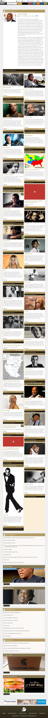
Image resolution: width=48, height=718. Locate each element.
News (42, 3)
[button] (6, 716)
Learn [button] (24, 1)
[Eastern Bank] (25, 702)
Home (18, 1)
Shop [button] (39, 1)
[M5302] (24, 531)
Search (20, 3)
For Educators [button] (31, 1)
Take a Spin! (7, 584)
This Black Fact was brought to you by (18, 72)
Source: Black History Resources (10, 70)
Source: (7, 99)
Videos (38, 3)
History (34, 3)
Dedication (42, 713)
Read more (5, 95)
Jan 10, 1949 (21, 16)
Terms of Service (12, 713)
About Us (45, 1)
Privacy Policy (22, 713)
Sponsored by (34, 132)
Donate (45, 3)
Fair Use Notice (33, 713)
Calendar (30, 3)
